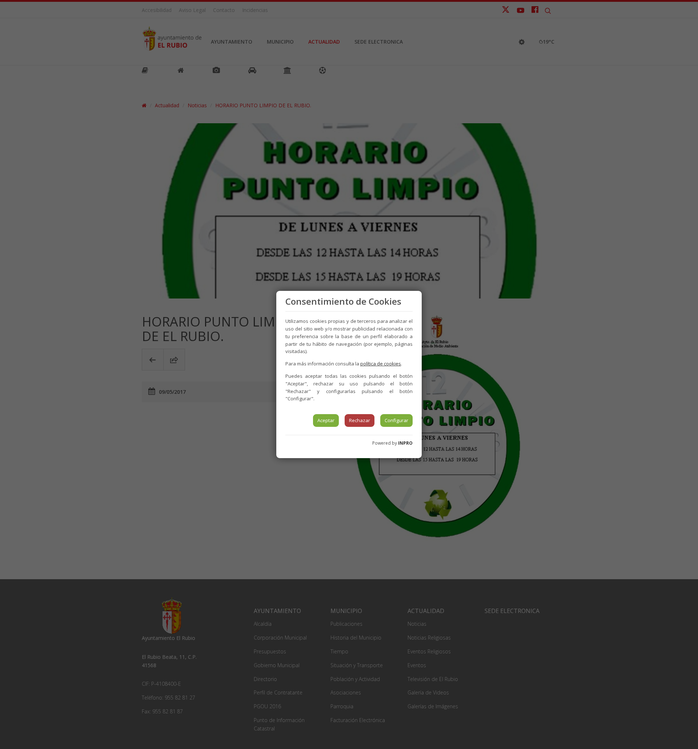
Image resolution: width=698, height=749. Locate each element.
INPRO (405, 443)
